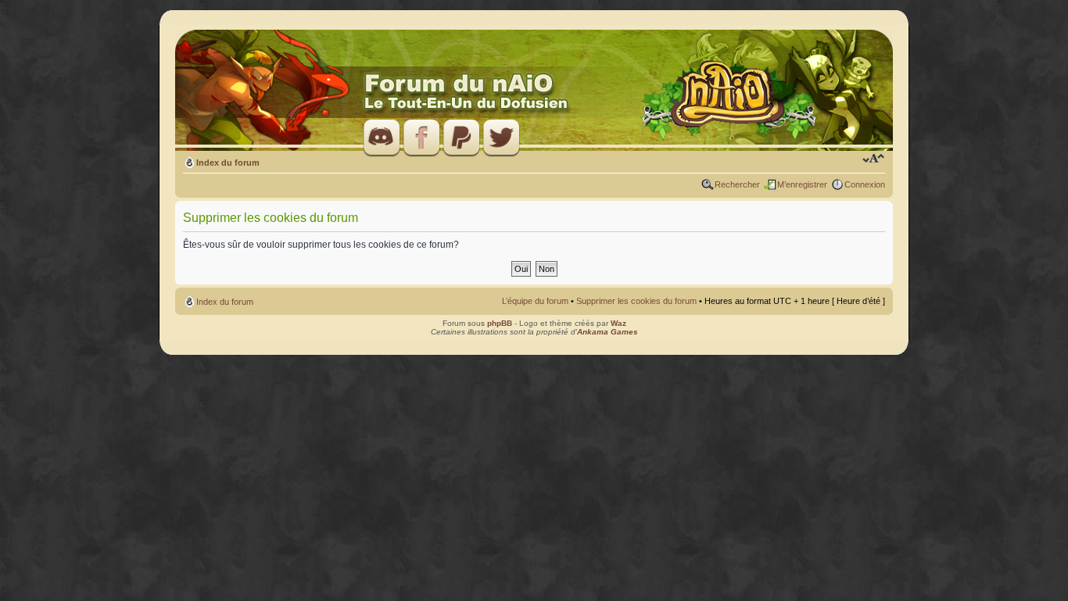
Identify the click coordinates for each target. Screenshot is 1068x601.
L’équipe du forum (535, 301)
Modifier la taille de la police (873, 159)
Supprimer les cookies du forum (636, 301)
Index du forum (228, 162)
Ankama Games (607, 331)
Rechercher (737, 184)
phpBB (499, 323)
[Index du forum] (534, 91)
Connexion (864, 184)
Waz (618, 323)
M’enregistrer (802, 184)
